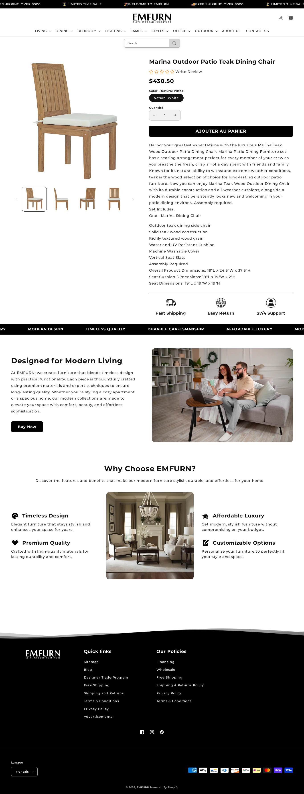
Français (22, 771)
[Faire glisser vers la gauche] (16, 199)
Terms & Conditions (101, 701)
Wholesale (165, 670)
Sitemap (91, 662)
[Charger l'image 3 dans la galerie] (87, 199)
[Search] (174, 43)
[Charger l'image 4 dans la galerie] (114, 199)
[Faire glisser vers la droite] (133, 199)
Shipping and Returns (104, 693)
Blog (88, 670)
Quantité (156, 107)
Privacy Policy (96, 709)
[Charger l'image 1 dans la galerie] (34, 199)
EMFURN (143, 787)
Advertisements (98, 717)
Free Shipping (97, 685)
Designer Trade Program (106, 677)
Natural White (166, 98)
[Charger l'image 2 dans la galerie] (61, 199)
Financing (165, 662)
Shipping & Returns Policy (180, 685)
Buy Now (27, 427)
